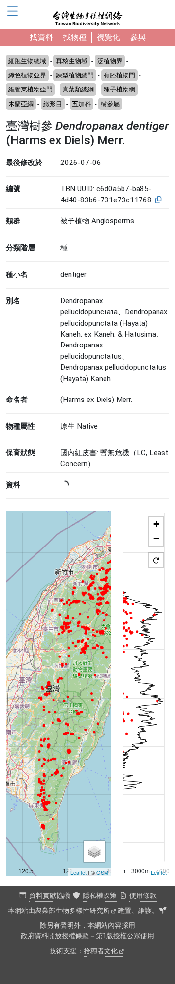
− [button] (156, 538)
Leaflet (78, 872)
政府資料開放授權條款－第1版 (67, 936)
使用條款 (143, 896)
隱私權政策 (100, 896)
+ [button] (156, 524)
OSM (102, 872)
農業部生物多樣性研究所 (72, 911)
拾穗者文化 (101, 951)
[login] (162, 911)
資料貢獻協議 (49, 896)
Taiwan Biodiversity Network (87, 14)
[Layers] (94, 851)
